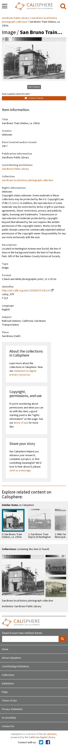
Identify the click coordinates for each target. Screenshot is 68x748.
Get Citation (34, 87)
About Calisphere (11, 658)
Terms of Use (9, 701)
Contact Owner (35, 98)
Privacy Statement (12, 709)
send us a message (20, 470)
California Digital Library (42, 737)
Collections (8, 675)
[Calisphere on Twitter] (41, 742)
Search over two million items (22, 633)
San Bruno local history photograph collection (27, 180)
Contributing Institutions (15, 666)
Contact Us (8, 726)
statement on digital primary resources (22, 373)
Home (5, 649)
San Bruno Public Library (15, 18)
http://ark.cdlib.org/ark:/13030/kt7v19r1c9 (25, 290)
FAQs (5, 692)
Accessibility (9, 718)
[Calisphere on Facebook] (48, 742)
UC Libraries (49, 734)
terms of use (21, 423)
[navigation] (4, 6)
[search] (63, 6)
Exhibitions (8, 683)
